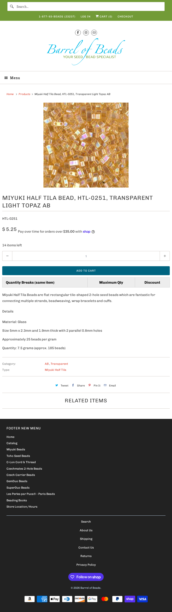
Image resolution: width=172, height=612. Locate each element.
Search (86, 521)
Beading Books (16, 500)
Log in (85, 16)
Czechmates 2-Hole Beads (24, 468)
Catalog (11, 443)
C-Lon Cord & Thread (21, 462)
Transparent (59, 363)
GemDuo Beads (16, 481)
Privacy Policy (86, 564)
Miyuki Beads (15, 449)
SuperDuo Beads (18, 487)
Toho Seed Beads (18, 456)
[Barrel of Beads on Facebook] (78, 32)
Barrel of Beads (90, 587)
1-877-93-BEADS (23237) (57, 16)
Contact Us (86, 547)
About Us (86, 530)
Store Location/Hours (21, 506)
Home (10, 437)
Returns (86, 556)
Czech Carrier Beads (20, 475)
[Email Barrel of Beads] (94, 32)
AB (47, 363)
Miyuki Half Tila (55, 369)
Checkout (125, 16)
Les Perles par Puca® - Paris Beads (30, 494)
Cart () (105, 16)
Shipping (86, 538)
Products (25, 94)
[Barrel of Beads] (86, 53)
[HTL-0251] (86, 145)
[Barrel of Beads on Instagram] (86, 32)
